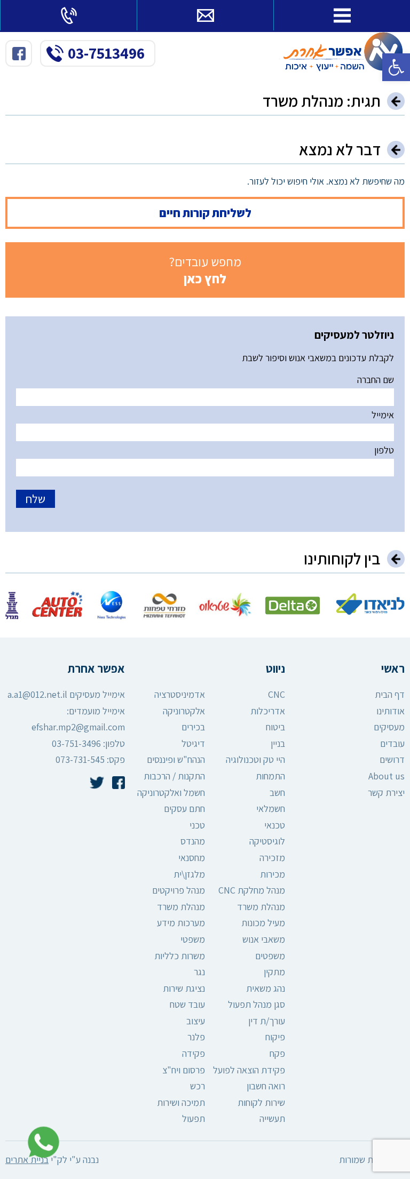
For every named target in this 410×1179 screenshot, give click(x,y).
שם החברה (375, 379)
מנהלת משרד (261, 907)
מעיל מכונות (263, 923)
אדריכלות (267, 711)
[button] (396, 67)
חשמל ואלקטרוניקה (171, 792)
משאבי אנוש (263, 939)
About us (386, 776)
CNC (276, 694)
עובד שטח (187, 1004)
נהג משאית (265, 988)
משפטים (270, 956)
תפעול (193, 1118)
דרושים (392, 759)
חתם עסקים (184, 808)
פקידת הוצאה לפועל (249, 1070)
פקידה (193, 1053)
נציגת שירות (184, 988)
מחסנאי (191, 857)
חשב (277, 792)
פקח (277, 1053)
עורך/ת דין (266, 1021)
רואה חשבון (266, 1086)
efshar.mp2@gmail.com (78, 727)
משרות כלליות (179, 956)
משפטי (192, 939)
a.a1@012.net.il (37, 694)
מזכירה (272, 857)
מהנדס (192, 841)
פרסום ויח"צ (183, 1070)
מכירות (272, 874)
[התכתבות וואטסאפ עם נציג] (40, 1142)
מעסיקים (389, 727)
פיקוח (275, 1037)
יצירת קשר (386, 792)
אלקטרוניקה (184, 711)
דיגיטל (193, 743)
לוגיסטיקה (267, 841)
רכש (197, 1086)
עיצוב (195, 1021)
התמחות (270, 776)
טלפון (384, 450)
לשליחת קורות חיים (205, 212)
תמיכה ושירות (181, 1102)
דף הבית (390, 694)
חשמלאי (270, 808)
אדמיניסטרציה (179, 694)
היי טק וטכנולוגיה (255, 759)
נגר (199, 972)
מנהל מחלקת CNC (251, 890)
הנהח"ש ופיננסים (176, 759)
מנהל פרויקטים (178, 890)
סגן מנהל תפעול (256, 1004)
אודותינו (390, 711)
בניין (278, 743)
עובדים (392, 743)
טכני (197, 825)
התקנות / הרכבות (174, 776)
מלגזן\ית (189, 874)
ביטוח (275, 727)
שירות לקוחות (261, 1102)
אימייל (383, 415)
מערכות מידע (181, 923)
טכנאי (274, 825)
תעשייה (272, 1118)
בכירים (193, 727)
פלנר (196, 1037)
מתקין (274, 972)
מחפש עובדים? (205, 270)
